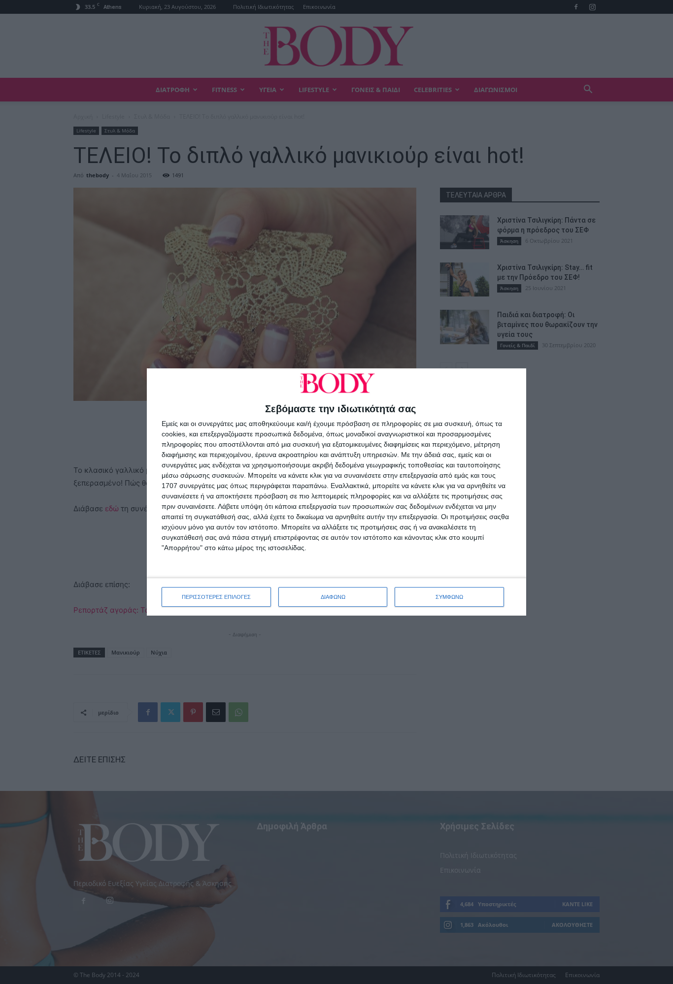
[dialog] (336, 492)
